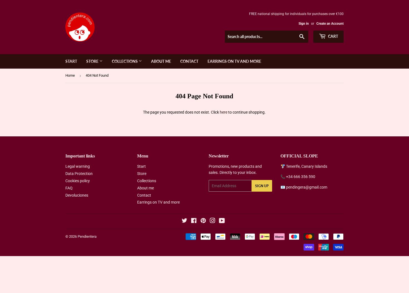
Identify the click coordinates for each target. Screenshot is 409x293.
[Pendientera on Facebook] (194, 221)
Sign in (304, 24)
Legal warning (77, 166)
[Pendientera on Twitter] (184, 221)
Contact (189, 61)
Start (71, 61)
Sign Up (261, 186)
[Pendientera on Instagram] (212, 221)
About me (161, 61)
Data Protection (79, 173)
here (223, 112)
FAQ (69, 188)
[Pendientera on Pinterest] (203, 221)
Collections (125, 61)
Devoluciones (76, 195)
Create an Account (330, 24)
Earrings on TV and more (234, 61)
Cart (332, 36)
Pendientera (87, 236)
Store (92, 61)
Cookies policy (77, 181)
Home (70, 75)
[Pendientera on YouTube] (222, 221)
